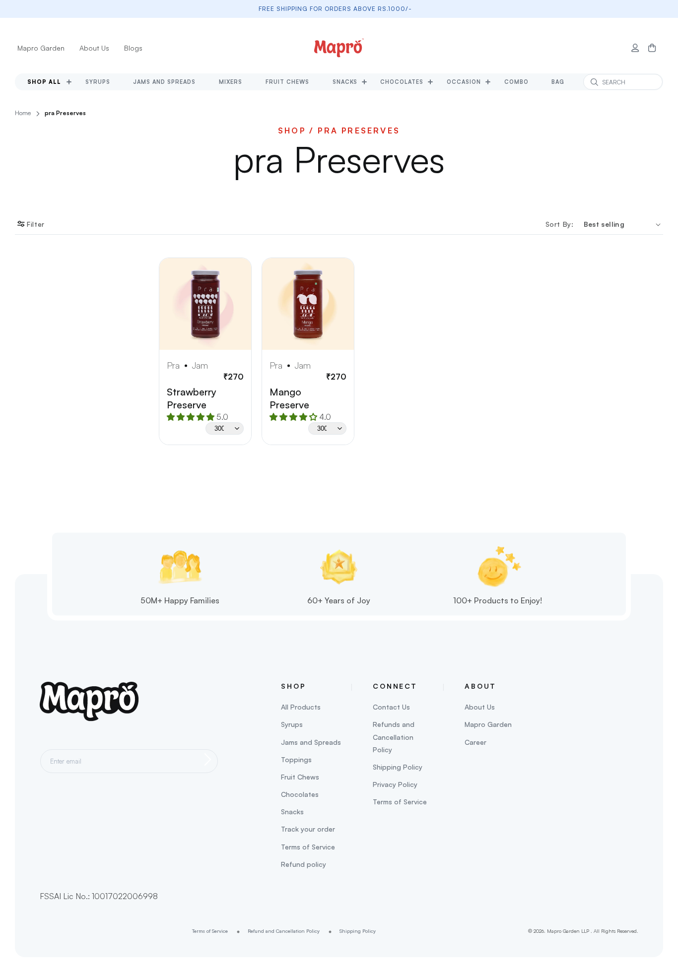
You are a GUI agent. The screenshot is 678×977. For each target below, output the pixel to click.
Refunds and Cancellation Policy (393, 736)
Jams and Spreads (311, 742)
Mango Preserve (289, 398)
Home (23, 113)
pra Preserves (65, 113)
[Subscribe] (207, 760)
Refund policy (303, 864)
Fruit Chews (300, 777)
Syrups (292, 724)
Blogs (133, 48)
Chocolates (300, 794)
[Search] (594, 82)
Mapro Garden (41, 48)
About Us (94, 48)
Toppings (296, 759)
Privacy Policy (395, 784)
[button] (652, 48)
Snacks (292, 811)
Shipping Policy (397, 767)
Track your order (308, 829)
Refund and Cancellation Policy (284, 931)
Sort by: (559, 224)
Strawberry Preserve (191, 398)
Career (475, 742)
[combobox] (623, 82)
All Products (301, 707)
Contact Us (391, 707)
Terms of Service (308, 847)
